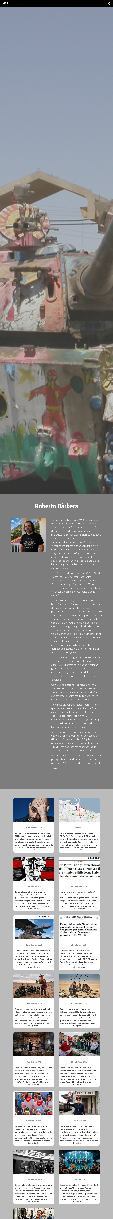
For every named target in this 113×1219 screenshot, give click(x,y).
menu (6, 3)
